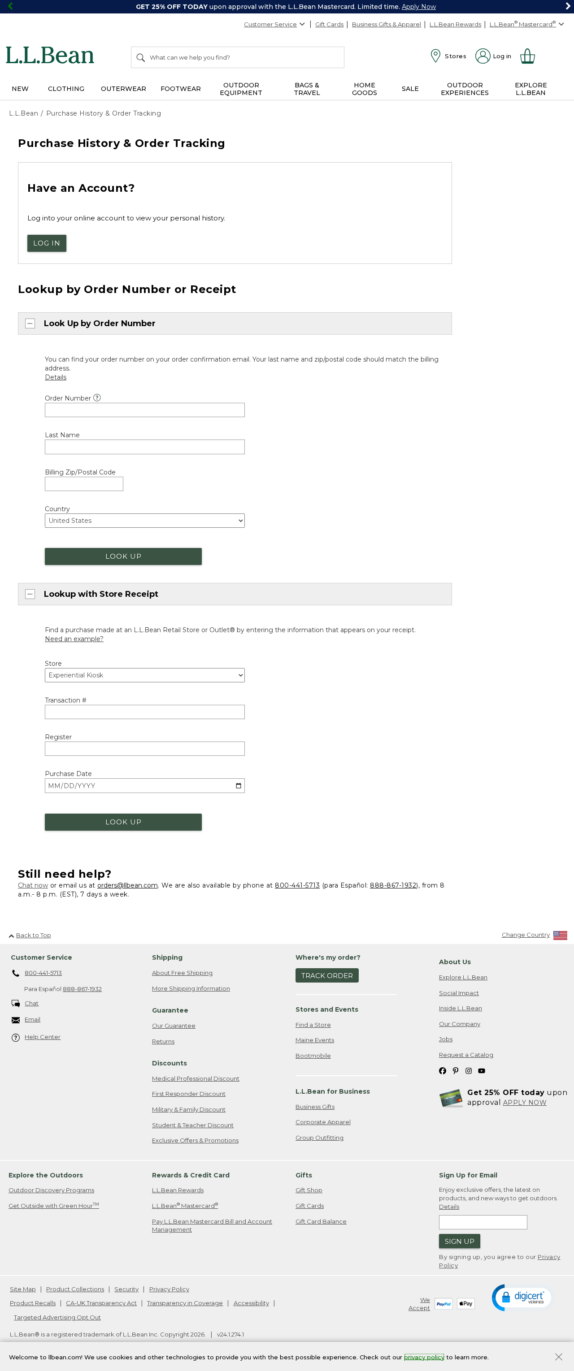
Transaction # (66, 700)
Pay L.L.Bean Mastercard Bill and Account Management (212, 1225)
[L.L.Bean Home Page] (52, 56)
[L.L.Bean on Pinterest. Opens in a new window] (455, 1070)
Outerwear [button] (123, 89)
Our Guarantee (174, 1025)
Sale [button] (410, 89)
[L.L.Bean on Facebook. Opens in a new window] (442, 1070)
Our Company (459, 1023)
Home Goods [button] (364, 89)
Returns (163, 1041)
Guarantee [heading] (170, 1010)
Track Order (327, 975)
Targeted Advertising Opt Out (57, 1317)
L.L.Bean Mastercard (185, 1205)
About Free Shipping (182, 972)
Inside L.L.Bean (460, 1008)
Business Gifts (315, 1106)
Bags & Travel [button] (307, 89)
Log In (47, 243)
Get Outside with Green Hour (54, 1205)
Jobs (445, 1039)
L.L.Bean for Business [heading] (333, 1091)
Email (32, 1019)
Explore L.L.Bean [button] (531, 89)
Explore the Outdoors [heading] (46, 1175)
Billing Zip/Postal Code (80, 472)
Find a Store (313, 1024)
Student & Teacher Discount (193, 1125)
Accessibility (251, 1302)
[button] (523, 1297)
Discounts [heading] (169, 1063)
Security (126, 1289)
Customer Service (270, 24)
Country (57, 509)
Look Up (123, 556)
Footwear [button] (181, 89)
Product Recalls (33, 1302)
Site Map (23, 1289)
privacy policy (424, 1356)
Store (53, 664)
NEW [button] (20, 89)
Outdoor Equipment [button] (241, 89)
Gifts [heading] (304, 1175)
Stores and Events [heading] (327, 1009)
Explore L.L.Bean (463, 977)
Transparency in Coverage (185, 1302)
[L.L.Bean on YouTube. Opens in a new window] (481, 1070)
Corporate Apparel (323, 1121)
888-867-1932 (393, 885)
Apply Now (419, 7)
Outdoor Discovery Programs (51, 1190)
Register (58, 737)
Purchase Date (68, 774)
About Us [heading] (455, 962)
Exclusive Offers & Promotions (195, 1140)
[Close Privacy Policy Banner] (558, 1358)
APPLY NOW (525, 1103)
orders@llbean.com (127, 885)
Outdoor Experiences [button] (465, 89)
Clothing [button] (66, 89)
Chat (32, 1003)
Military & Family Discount (189, 1109)
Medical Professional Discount (195, 1078)
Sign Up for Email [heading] (468, 1175)
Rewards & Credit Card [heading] (191, 1175)
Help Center (43, 1036)
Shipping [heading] (167, 957)
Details (449, 1206)
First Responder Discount (189, 1093)
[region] (287, 6)
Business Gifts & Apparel (386, 24)
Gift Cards (329, 24)
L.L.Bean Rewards (455, 24)
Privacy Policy (169, 1289)
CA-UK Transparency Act (101, 1302)
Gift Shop (309, 1190)
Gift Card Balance (321, 1221)
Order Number (68, 398)
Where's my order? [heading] (328, 957)
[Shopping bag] (531, 56)
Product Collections (75, 1289)
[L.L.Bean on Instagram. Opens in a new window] (468, 1070)
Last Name (62, 435)
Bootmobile (313, 1055)
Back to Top (33, 935)
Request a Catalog (466, 1054)
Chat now (33, 885)
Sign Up (459, 1241)
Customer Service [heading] (41, 957)
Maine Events (315, 1039)
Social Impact (459, 992)
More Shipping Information (191, 988)
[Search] (141, 57)
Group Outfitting (320, 1137)
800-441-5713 (297, 885)
